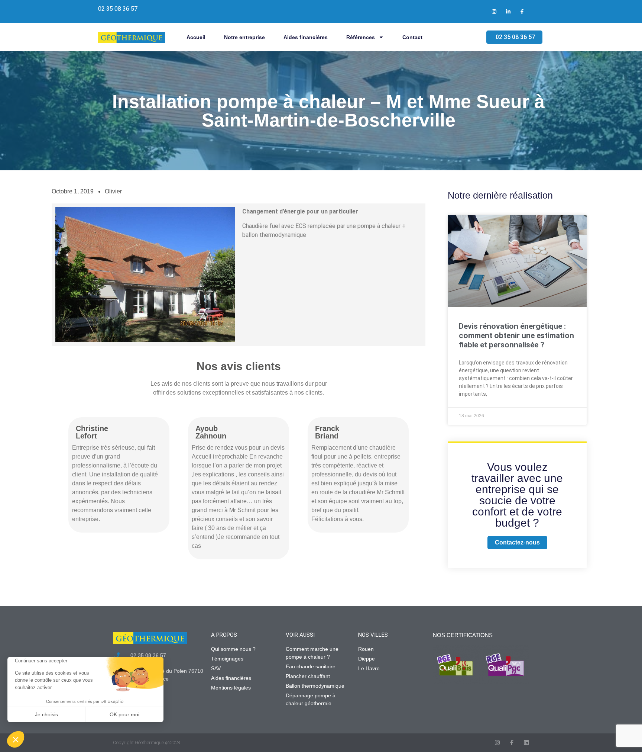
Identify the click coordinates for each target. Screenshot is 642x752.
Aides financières (305, 37)
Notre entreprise (244, 37)
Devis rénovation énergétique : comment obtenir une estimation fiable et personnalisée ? (516, 335)
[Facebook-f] (512, 742)
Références (360, 37)
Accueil (196, 37)
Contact (412, 37)
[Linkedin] (526, 742)
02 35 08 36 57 (117, 8)
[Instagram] (497, 742)
